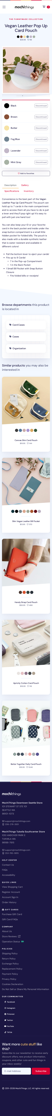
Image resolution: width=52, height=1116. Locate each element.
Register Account (11, 892)
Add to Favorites (27, 173)
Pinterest (11, 1014)
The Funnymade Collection (26, 19)
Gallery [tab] (25, 185)
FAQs (4, 869)
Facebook (11, 1002)
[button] (26, 70)
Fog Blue (15, 139)
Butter (14, 128)
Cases (15, 336)
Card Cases (18, 324)
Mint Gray (16, 162)
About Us (7, 931)
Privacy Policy (9, 979)
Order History (9, 902)
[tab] (19, 95)
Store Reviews (9, 936)
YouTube (11, 1026)
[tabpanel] (26, 237)
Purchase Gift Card (12, 914)
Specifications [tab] (11, 191)
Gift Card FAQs (10, 919)
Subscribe (42, 1071)
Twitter (10, 1020)
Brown (14, 116)
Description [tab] (10, 185)
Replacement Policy (12, 968)
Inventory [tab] (29, 191)
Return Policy (9, 958)
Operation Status (11, 941)
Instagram (11, 1008)
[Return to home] (24, 7)
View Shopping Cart (12, 886)
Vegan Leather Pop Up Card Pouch (26, 28)
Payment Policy (10, 973)
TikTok (10, 1032)
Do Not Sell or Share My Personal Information (25, 989)
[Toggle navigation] (4, 7)
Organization (19, 348)
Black (13, 105)
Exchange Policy (10, 963)
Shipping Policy (10, 953)
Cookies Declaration (12, 984)
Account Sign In (10, 897)
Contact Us (8, 864)
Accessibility (8, 875)
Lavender (16, 150)
